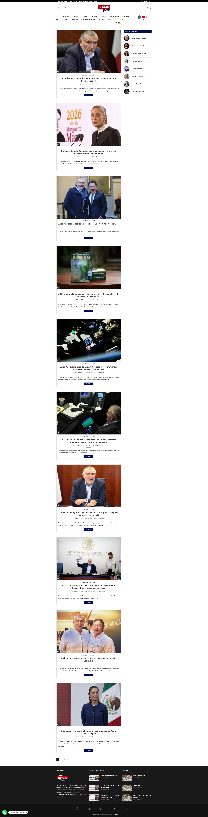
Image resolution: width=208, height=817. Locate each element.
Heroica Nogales (67, 1)
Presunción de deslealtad (109, 775)
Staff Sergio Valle (80, 84)
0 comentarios (99, 84)
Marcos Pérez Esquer (139, 53)
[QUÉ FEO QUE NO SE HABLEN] (127, 797)
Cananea (75, 1)
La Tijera (101, 19)
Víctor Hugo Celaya (138, 84)
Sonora (85, 16)
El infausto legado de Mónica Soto (110, 786)
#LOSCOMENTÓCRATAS (88, 19)
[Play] (139, 17)
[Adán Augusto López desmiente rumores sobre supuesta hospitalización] (88, 51)
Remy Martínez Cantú (139, 69)
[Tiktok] (65, 8)
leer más (88, 95)
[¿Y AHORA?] (127, 788)
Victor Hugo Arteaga (138, 91)
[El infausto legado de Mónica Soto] (94, 788)
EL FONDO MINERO (139, 775)
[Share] (58, 71)
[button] (4, 812)
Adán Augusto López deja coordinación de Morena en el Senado (88, 224)
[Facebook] (56, 8)
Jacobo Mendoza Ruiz (139, 46)
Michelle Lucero (137, 61)
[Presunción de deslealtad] (94, 778)
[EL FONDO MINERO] (127, 778)
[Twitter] (59, 8)
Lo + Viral (65, 19)
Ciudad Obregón (82, 1)
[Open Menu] (57, 19)
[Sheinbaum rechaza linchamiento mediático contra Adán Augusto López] (88, 704)
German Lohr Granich (139, 38)
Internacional (114, 16)
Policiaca (76, 16)
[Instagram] (61, 8)
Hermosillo (59, 1)
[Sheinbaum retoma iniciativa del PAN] (94, 797)
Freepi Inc (116, 814)
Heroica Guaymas (92, 1)
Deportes (75, 19)
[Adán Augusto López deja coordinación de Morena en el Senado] (88, 197)
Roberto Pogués (137, 76)
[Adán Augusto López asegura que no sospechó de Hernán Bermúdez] (88, 631)
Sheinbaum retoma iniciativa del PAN (110, 796)
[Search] (148, 8)
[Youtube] (63, 8)
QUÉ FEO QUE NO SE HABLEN (142, 796)
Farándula (125, 16)
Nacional (94, 16)
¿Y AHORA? (136, 785)
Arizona (103, 16)
